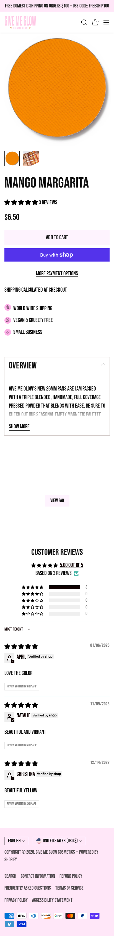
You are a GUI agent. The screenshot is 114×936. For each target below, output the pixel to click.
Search (10, 876)
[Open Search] (84, 22)
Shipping (12, 289)
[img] (21, 646)
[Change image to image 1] (12, 158)
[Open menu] (106, 22)
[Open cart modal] (95, 22)
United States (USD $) (60, 841)
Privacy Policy (16, 900)
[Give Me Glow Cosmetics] (20, 22)
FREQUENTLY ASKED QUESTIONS (27, 888)
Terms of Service (69, 888)
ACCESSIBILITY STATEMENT (52, 900)
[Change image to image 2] (31, 158)
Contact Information (38, 876)
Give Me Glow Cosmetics (56, 852)
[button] (21, 202)
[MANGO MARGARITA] (57, 89)
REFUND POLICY (70, 876)
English (14, 841)
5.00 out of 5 (71, 565)
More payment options (57, 273)
